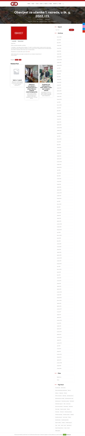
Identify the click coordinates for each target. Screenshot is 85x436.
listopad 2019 (59, 263)
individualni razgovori (59, 403)
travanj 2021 (59, 212)
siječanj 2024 (59, 124)
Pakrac (70, 417)
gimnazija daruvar (70, 395)
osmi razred (65, 417)
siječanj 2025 (59, 90)
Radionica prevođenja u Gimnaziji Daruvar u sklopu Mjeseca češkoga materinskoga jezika (31, 88)
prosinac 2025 (59, 59)
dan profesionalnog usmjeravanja (61, 390)
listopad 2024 (59, 99)
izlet (64, 403)
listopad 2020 (59, 229)
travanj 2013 (59, 348)
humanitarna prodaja (65, 401)
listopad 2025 (59, 65)
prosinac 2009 (59, 362)
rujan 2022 (58, 170)
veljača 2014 (59, 340)
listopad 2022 (59, 167)
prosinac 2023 (59, 127)
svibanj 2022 (59, 178)
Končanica (71, 406)
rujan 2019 (58, 266)
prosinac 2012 (59, 354)
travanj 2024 (59, 116)
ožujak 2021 (59, 215)
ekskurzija (61, 393)
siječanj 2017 (59, 317)
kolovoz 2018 (59, 300)
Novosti (33, 3)
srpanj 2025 (59, 73)
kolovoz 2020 (59, 235)
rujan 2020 (59, 232)
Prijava (58, 379)
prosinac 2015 (59, 331)
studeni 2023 (59, 130)
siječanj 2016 (59, 328)
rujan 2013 (58, 345)
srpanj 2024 (59, 107)
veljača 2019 (59, 286)
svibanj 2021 (59, 209)
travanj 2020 (59, 246)
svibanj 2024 (59, 113)
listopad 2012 (59, 357)
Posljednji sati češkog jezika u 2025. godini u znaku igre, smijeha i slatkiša (46, 87)
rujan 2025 (59, 68)
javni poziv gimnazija (59, 406)
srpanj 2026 (59, 39)
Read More (16, 71)
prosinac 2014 (59, 337)
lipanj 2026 (59, 42)
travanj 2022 (59, 181)
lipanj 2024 (59, 110)
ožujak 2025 (59, 85)
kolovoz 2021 (59, 204)
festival (65, 393)
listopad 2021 (59, 198)
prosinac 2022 (59, 161)
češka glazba (58, 430)
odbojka (72, 414)
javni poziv (68, 403)
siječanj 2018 (59, 306)
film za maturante (59, 395)
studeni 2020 (59, 226)
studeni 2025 (59, 62)
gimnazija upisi (58, 401)
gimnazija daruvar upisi (69, 398)
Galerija (50, 3)
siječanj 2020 (59, 255)
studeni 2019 (59, 260)
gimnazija (64, 395)
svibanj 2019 (59, 277)
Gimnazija (30, 21)
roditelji (63, 422)
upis (56, 425)
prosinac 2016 (59, 320)
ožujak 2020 (59, 249)
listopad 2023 (59, 133)
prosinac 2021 (59, 192)
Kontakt (60, 3)
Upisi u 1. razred (17, 80)
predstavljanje (58, 419)
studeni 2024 (59, 96)
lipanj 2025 (59, 76)
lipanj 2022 (59, 175)
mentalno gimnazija (59, 414)
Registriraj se (59, 377)
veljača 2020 (59, 252)
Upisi (37, 21)
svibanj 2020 (59, 243)
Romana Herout (20, 41)
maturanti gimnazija (68, 411)
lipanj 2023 (59, 144)
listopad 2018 (59, 297)
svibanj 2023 (59, 147)
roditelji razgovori (69, 422)
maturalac (57, 411)
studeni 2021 (59, 195)
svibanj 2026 (59, 45)
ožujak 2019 (59, 283)
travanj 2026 (59, 48)
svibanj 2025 (59, 79)
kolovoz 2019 (59, 269)
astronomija (63, 387)
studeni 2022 (59, 164)
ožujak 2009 (59, 365)
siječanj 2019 (59, 289)
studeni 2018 (59, 294)
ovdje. (29, 51)
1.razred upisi (58, 387)
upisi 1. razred (63, 425)
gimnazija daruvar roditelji (60, 398)
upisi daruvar (69, 425)
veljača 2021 (59, 218)
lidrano (69, 409)
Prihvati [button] (65, 434)
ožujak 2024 (59, 119)
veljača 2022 (59, 187)
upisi (59, 425)
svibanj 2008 (59, 368)
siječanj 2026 (59, 56)
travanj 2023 (59, 150)
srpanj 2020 (59, 238)
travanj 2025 (59, 82)
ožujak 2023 (59, 153)
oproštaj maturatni (59, 417)
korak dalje (57, 409)
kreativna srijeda (63, 409)
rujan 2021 (58, 201)
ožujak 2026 (59, 51)
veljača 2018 (59, 303)
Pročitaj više (68, 434)
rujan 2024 (59, 102)
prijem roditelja (58, 422)
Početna (29, 3)
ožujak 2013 (59, 351)
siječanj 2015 (59, 334)
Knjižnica (45, 3)
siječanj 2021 (59, 221)
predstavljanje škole (65, 419)
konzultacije (66, 406)
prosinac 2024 (59, 93)
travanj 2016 (59, 323)
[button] (63, 4)
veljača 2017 (59, 314)
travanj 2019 (59, 280)
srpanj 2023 (59, 141)
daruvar (69, 390)
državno (57, 393)
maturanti (62, 411)
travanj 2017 (59, 311)
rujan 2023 (58, 136)
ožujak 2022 (59, 184)
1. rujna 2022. (14, 41)
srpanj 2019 (59, 272)
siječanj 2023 (59, 158)
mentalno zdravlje (66, 414)
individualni (72, 401)
